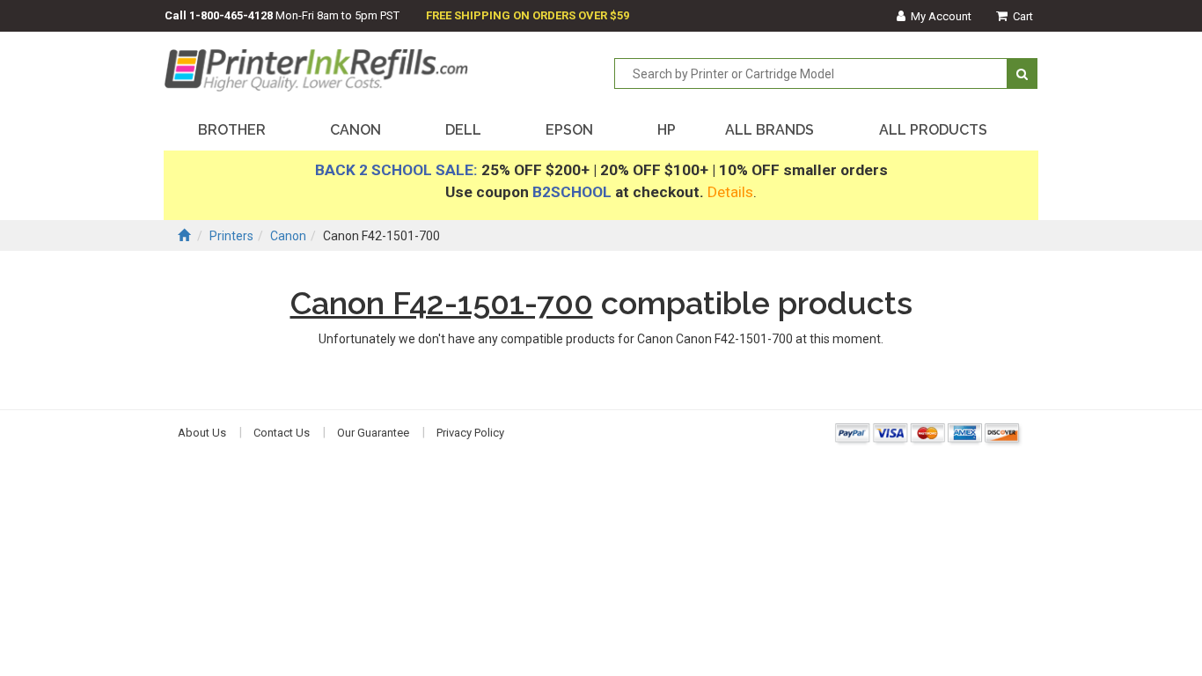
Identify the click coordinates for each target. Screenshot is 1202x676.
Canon (288, 236)
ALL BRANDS (769, 129)
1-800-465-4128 (231, 15)
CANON (355, 129)
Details (730, 192)
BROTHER (232, 129)
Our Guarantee (373, 432)
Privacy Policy (470, 432)
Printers (231, 236)
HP (666, 129)
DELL (463, 129)
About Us (202, 432)
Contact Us (281, 432)
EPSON (569, 129)
